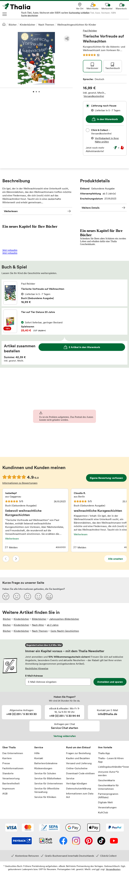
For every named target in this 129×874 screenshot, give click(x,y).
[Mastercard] (28, 828)
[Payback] (21, 841)
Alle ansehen (115, 558)
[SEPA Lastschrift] (49, 828)
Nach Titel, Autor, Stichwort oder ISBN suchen (44, 12)
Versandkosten (113, 869)
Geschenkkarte (106, 780)
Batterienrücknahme (45, 763)
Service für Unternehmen (48, 783)
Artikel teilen (67, 38)
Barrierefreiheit (11, 783)
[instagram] (76, 841)
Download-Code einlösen (80, 773)
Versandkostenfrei (94, 96)
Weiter (15, 558)
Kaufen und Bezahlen (78, 758)
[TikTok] (101, 841)
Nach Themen (46, 24)
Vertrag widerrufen (64, 736)
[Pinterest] (89, 841)
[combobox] (88, 106)
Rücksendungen (43, 768)
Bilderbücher (39, 618)
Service (38, 747)
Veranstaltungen (107, 807)
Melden (13, 547)
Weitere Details (90, 207)
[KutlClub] (46, 841)
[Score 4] (38, 596)
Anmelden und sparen (110, 682)
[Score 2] (16, 596)
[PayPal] (115, 828)
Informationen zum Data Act (79, 795)
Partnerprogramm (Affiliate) (108, 795)
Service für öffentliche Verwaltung (46, 790)
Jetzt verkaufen (9, 250)
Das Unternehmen (12, 753)
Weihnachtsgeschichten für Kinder (76, 24)
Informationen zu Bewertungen (19, 483)
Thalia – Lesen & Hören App (111, 760)
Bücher (13, 24)
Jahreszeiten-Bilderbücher (64, 618)
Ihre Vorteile (105, 747)
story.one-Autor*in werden (108, 773)
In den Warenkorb (107, 119)
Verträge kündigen (76, 783)
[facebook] (63, 841)
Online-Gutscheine (76, 768)
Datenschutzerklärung (78, 788)
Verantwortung (11, 778)
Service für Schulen (45, 773)
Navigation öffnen (4, 14)
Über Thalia (9, 747)
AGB (5, 793)
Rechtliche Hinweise (36, 668)
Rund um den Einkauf (78, 747)
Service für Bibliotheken (47, 778)
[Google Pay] (73, 828)
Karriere (7, 758)
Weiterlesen (11, 211)
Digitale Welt (105, 802)
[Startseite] (4, 24)
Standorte (8, 773)
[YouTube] (114, 841)
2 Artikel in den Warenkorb (84, 347)
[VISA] (11, 828)
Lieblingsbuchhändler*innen (112, 766)
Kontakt (38, 758)
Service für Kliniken (45, 797)
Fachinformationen (12, 768)
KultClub (103, 812)
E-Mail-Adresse (34, 675)
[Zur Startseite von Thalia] (18, 6)
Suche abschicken (29, 15)
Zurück (5, 558)
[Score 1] (5, 596)
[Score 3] (27, 596)
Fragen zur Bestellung (78, 753)
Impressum (8, 788)
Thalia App (104, 753)
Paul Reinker (90, 30)
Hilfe (37, 753)
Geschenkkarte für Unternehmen (108, 787)
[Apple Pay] (93, 828)
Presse (6, 763)
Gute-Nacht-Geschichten (64, 630)
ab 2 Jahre (53, 624)
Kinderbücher (27, 24)
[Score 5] (49, 596)
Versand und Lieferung (79, 763)
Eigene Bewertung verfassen (106, 478)
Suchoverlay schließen (79, 13)
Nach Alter (38, 624)
